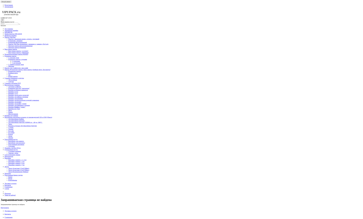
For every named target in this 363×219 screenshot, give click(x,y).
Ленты (7, 166)
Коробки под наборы (11, 115)
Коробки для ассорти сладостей (18, 95)
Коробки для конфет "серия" (17, 103)
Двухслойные (12, 80)
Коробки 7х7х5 (13, 92)
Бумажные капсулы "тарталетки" (19, 88)
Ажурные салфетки (14, 86)
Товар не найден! (10, 195)
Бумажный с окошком (15, 41)
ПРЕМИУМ (8, 32)
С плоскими (16, 61)
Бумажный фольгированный (17, 42)
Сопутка (11, 81)
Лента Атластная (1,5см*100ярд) (18, 168)
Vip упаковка (9, 29)
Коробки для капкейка (15, 98)
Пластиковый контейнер (16, 144)
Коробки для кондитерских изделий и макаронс (23, 100)
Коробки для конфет (14, 102)
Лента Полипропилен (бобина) (18, 172)
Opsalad (10, 129)
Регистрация (9, 5)
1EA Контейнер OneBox (16, 119)
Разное (10, 112)
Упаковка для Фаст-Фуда (13, 148)
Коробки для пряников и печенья (19, 105)
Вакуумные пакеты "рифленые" (18, 52)
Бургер (10, 134)
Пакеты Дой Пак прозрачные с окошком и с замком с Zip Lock (28, 44)
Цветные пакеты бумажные (17, 47)
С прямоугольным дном (16, 64)
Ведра (10, 178)
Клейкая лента (13, 73)
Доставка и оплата (10, 183)
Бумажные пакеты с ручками (17, 59)
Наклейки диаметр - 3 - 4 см (17, 160)
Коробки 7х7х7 (13, 93)
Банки (10, 177)
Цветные (11, 66)
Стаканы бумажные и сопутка (14, 78)
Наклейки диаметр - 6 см (16, 163)
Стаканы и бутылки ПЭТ (13, 83)
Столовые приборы (14, 151)
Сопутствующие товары (12, 155)
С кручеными (16, 63)
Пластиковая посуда (11, 139)
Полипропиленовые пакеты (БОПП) (16, 54)
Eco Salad (11, 132)
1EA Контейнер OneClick (16, 121)
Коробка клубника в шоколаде (18, 90)
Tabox (10, 124)
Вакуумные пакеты (11, 49)
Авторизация (9, 7)
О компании (8, 187)
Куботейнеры (12, 180)
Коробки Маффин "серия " (17, 107)
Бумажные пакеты (10, 56)
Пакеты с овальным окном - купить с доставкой (23, 39)
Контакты (8, 185)
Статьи (7, 188)
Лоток (10, 136)
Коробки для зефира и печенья (18, 97)
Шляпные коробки (11, 35)
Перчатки (8, 173)
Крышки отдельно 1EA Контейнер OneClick (22, 126)
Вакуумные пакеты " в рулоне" (18, 51)
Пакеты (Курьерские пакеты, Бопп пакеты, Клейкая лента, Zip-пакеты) (27, 69)
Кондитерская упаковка (12, 85)
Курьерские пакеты (14, 71)
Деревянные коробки (11, 30)
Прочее (10, 138)
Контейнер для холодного (16, 143)
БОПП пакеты (13, 76)
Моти (10, 110)
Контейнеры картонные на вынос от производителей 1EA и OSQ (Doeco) (28, 117)
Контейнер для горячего (16, 141)
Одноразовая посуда (11, 149)
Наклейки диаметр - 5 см (16, 161)
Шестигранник (13, 114)
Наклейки (8, 158)
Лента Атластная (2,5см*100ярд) (18, 170)
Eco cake (11, 131)
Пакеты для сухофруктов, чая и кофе (16, 68)
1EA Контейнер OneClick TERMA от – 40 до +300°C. (25, 122)
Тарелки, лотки (13, 153)
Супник (10, 127)
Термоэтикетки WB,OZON (13, 34)
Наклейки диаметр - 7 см (16, 165)
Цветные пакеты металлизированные (20, 46)
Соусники (11, 146)
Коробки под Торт (14, 109)
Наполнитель (9, 156)
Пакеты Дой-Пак (10, 37)
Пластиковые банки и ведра (14, 175)
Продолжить (5, 208)
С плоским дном (13, 58)
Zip (9, 75)
